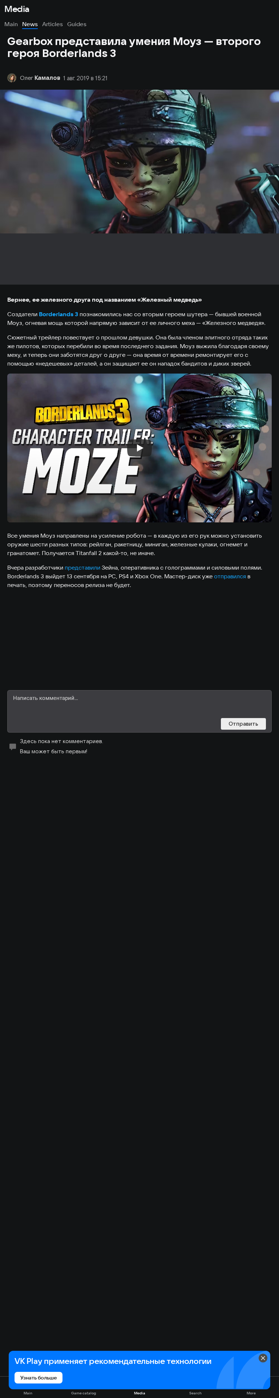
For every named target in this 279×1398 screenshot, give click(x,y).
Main (11, 24)
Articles (52, 24)
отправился (230, 576)
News (30, 24)
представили (82, 567)
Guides (76, 24)
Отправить (243, 723)
